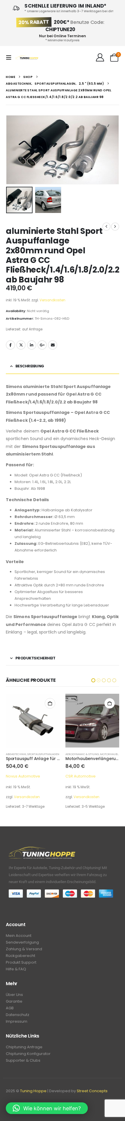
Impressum (16, 1021)
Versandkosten (52, 300)
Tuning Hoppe (33, 1091)
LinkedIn (31, 345)
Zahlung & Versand (24, 949)
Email (52, 345)
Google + (42, 345)
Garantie (14, 1001)
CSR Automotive (21, 776)
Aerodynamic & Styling (22, 754)
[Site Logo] (26, 58)
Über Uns (14, 994)
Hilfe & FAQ (16, 969)
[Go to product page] (33, 721)
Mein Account (18, 935)
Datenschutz (17, 1014)
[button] (10, 58)
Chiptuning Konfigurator (28, 1053)
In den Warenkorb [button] (50, 703)
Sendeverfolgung (22, 942)
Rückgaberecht (20, 955)
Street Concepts (92, 1091)
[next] (115, 227)
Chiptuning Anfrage (24, 1047)
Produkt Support (21, 962)
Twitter (21, 345)
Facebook (10, 345)
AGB (10, 1008)
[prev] (106, 227)
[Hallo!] (100, 57)
